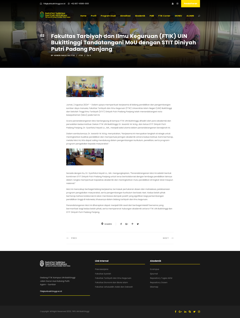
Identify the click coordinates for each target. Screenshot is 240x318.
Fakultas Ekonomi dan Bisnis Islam (111, 282)
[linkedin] (185, 311)
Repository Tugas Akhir (161, 278)
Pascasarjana (101, 269)
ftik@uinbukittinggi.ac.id (51, 291)
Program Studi (108, 15)
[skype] (190, 311)
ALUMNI (190, 15)
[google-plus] (180, 311)
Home (83, 15)
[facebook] (175, 311)
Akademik (140, 15)
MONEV (178, 15)
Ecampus (154, 269)
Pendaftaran (190, 3)
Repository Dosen (158, 282)
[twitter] (194, 311)
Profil (93, 15)
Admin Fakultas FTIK (64, 55)
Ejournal (154, 273)
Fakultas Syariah (103, 273)
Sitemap (154, 286)
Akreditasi (125, 15)
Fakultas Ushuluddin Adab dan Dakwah (114, 286)
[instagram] (177, 3)
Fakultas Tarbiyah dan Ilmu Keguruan (113, 278)
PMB (152, 15)
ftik (81, 55)
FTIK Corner (164, 15)
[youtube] (173, 3)
